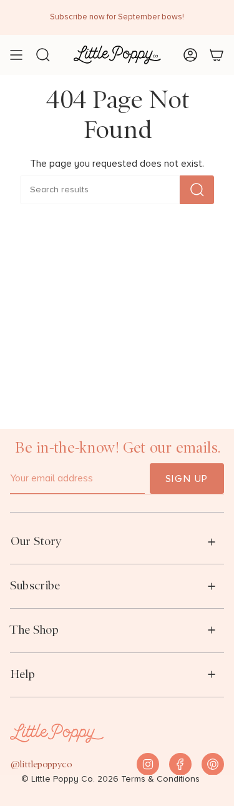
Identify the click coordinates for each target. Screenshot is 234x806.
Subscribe (35, 585)
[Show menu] (16, 55)
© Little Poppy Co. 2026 (70, 779)
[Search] (197, 189)
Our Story (36, 541)
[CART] (216, 55)
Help (22, 674)
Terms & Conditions (160, 779)
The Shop (34, 629)
